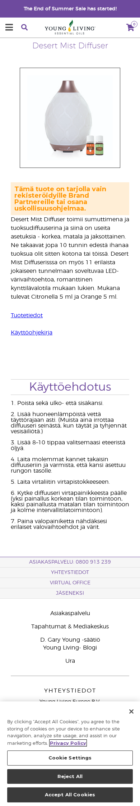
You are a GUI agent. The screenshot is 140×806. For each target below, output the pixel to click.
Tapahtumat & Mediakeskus (70, 626)
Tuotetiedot (27, 315)
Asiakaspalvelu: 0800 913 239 (70, 562)
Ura (70, 661)
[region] (70, 753)
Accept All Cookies (70, 794)
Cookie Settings (70, 758)
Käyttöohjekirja (31, 333)
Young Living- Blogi (70, 648)
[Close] (131, 711)
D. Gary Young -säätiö (70, 640)
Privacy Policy (68, 743)
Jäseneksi (70, 593)
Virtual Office (70, 582)
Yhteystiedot (70, 572)
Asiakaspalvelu (70, 613)
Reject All (70, 776)
